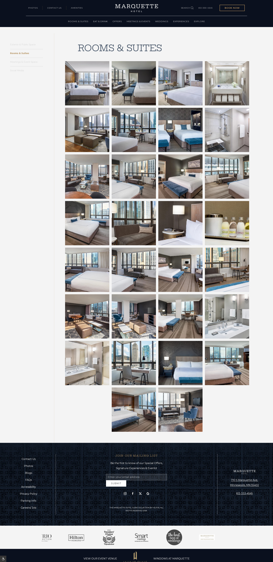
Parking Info (28, 502)
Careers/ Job (28, 508)
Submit (116, 485)
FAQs (28, 481)
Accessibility (28, 488)
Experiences (181, 21)
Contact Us (54, 8)
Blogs (28, 474)
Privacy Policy (28, 495)
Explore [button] (199, 21)
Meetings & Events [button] (138, 21)
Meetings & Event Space (24, 62)
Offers (117, 21)
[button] (87, 83)
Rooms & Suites (19, 53)
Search (185, 8)
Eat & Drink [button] (100, 21)
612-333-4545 (205, 8)
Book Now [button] (232, 7)
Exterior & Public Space (23, 44)
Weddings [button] (161, 21)
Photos (33, 8)
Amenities (77, 8)
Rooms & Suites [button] (78, 21)
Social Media (17, 70)
